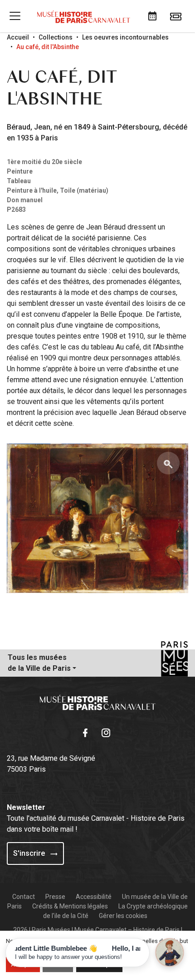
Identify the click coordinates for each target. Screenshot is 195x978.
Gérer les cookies (123, 915)
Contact (23, 896)
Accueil (18, 37)
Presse (55, 896)
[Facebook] (87, 731)
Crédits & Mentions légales (70, 906)
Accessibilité (94, 896)
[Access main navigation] (15, 16)
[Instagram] (107, 731)
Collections (56, 37)
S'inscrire (30, 853)
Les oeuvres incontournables (125, 37)
